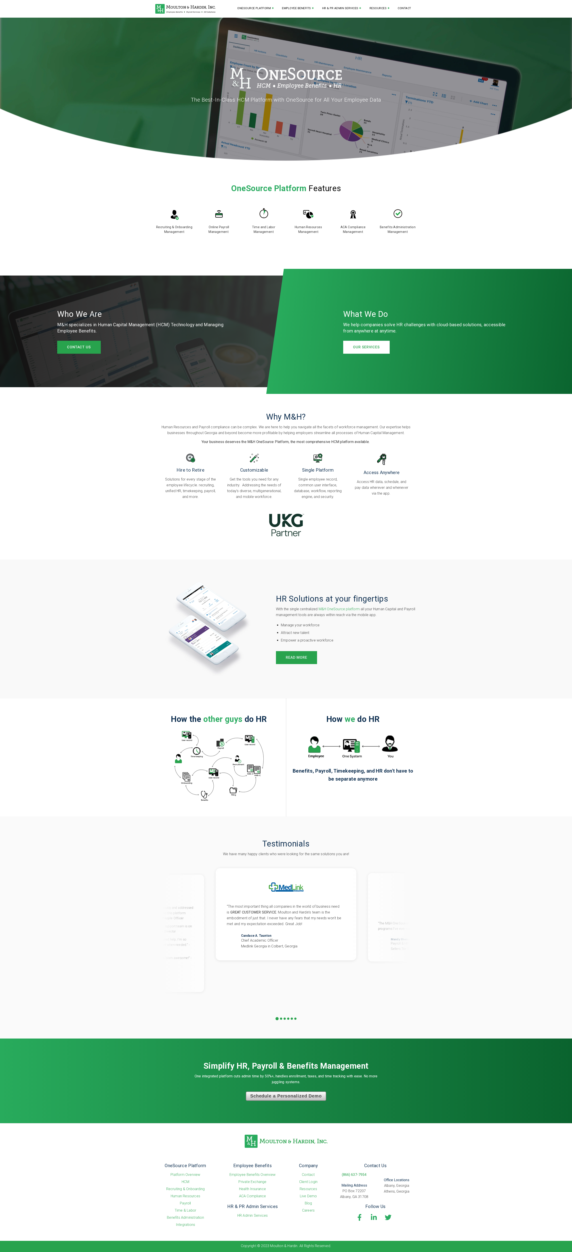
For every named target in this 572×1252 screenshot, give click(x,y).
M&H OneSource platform (339, 609)
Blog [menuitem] (308, 1203)
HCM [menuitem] (185, 1182)
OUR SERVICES (366, 347)
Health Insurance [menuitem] (252, 1189)
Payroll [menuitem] (185, 1203)
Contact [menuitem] (404, 8)
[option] (286, 914)
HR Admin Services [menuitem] (252, 1215)
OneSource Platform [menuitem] (254, 8)
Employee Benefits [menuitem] (296, 8)
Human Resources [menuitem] (185, 1196)
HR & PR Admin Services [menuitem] (340, 8)
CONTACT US (79, 347)
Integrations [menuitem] (185, 1225)
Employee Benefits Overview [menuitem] (252, 1175)
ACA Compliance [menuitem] (252, 1196)
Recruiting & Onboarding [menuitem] (185, 1189)
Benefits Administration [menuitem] (185, 1217)
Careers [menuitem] (308, 1210)
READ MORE (296, 657)
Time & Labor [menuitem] (185, 1210)
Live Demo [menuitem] (308, 1196)
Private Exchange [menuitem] (252, 1182)
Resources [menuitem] (378, 8)
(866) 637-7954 (354, 1175)
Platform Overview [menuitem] (185, 1175)
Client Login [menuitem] (308, 1182)
